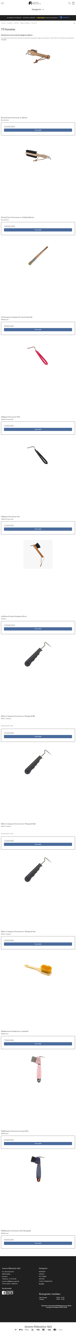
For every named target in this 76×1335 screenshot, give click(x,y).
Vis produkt (38, 130)
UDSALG (41, 1274)
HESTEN (41, 1279)
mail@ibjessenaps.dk (12, 1281)
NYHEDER (42, 1271)
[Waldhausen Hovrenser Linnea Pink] (38, 1092)
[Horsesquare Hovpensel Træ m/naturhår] (38, 278)
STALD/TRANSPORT (45, 1281)
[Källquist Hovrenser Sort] (38, 477)
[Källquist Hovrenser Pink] (38, 377)
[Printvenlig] (74, 23)
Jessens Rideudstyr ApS (38, 1326)
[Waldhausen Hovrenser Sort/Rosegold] (38, 1191)
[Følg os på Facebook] (4, 1294)
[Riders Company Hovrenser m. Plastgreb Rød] (38, 784)
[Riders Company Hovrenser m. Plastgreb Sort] (38, 892)
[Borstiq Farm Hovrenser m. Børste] (38, 78)
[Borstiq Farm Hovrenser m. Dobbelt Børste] (38, 178)
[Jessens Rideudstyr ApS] (38, 3)
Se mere (41, 1283)
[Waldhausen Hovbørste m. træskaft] (38, 992)
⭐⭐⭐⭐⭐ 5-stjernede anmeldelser (48, 17)
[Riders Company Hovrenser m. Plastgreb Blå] (38, 677)
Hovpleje (3, 39)
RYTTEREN (42, 1276)
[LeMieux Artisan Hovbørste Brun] (38, 577)
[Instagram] (7, 1294)
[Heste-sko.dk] (11, 1294)
